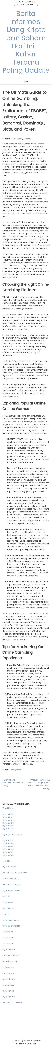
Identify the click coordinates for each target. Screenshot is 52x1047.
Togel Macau (8, 808)
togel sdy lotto (8, 979)
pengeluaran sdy (10, 961)
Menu (26, 81)
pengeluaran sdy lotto (12, 1002)
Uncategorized (15, 770)
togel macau (8, 817)
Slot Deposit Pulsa (10, 878)
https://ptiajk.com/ (31, 239)
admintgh (27, 139)
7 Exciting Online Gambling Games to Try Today (13, 783)
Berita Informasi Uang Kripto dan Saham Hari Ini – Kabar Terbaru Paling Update (26, 42)
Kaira (28, 1041)
